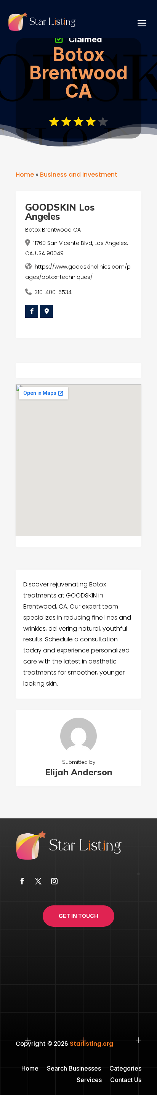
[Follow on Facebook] (22, 881)
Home (25, 174)
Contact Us (125, 1080)
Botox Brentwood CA (53, 229)
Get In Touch (78, 916)
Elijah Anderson (78, 772)
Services (89, 1080)
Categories (125, 1069)
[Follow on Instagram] (54, 881)
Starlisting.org (91, 1044)
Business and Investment (78, 174)
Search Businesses (74, 1069)
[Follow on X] (38, 881)
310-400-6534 (53, 292)
